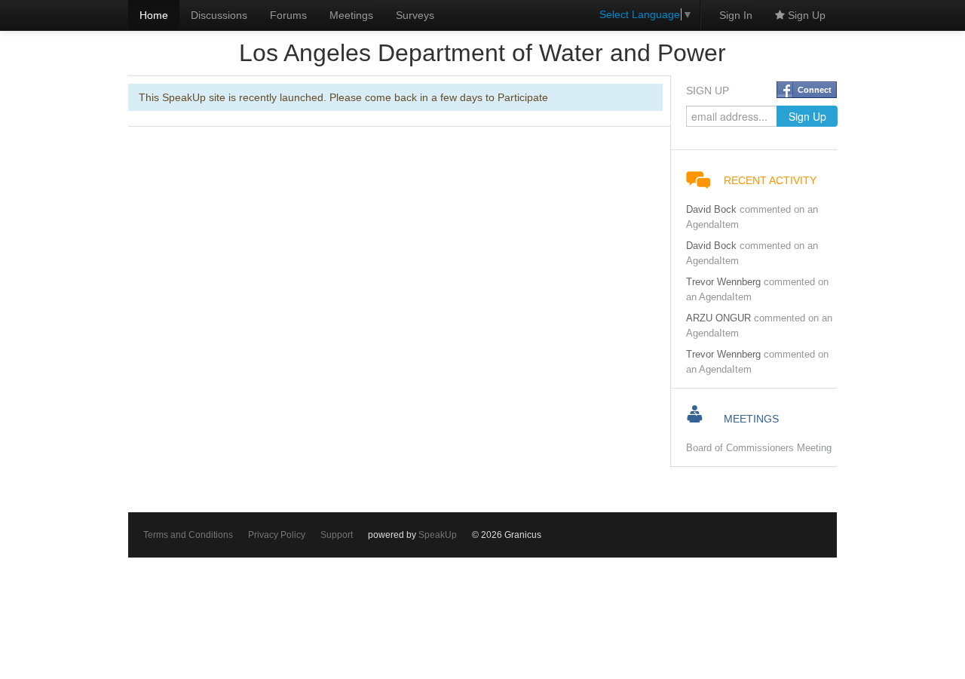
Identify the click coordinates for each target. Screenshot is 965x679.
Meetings (351, 15)
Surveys (415, 15)
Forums (288, 15)
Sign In (735, 15)
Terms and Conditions (188, 535)
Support (336, 535)
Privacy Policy (276, 535)
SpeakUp (437, 535)
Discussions (219, 15)
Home (153, 15)
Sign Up (805, 15)
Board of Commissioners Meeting (759, 448)
